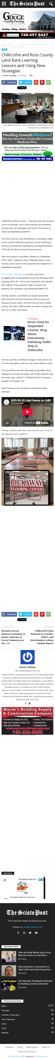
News (10, 44)
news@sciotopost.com (32, 927)
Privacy (20, 1047)
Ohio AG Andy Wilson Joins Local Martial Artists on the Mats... (34, 954)
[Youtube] (36, 933)
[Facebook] (26, 704)
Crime (3, 1024)
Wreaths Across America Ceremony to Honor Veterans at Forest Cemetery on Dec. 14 (13, 637)
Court (3, 1028)
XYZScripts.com (41, 1056)
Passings (5, 1010)
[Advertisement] (27, 190)
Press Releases (8, 1019)
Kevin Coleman (10, 75)
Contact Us (45, 1047)
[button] (50, 4)
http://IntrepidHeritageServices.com (27, 671)
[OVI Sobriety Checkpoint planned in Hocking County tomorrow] (8, 985)
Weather (5, 1033)
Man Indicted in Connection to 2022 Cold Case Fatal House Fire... (35, 968)
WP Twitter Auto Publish (16, 1056)
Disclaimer (9, 1047)
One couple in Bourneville (13, 274)
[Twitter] (31, 933)
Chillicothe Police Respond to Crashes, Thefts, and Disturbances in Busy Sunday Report (42, 637)
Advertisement (32, 1047)
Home (3, 44)
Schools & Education (10, 1015)
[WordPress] (29, 704)
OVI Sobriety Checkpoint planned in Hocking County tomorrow (35, 982)
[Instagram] (25, 933)
